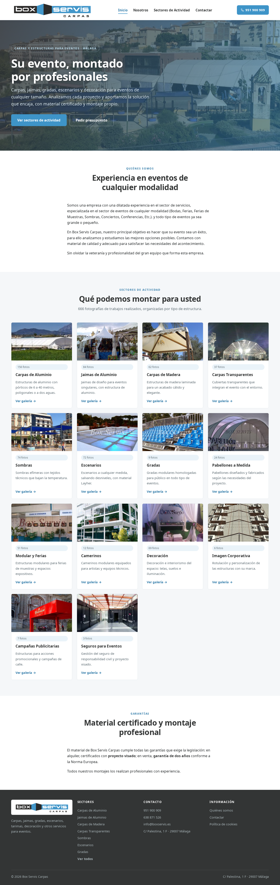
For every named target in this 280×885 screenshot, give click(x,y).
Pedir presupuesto (91, 120)
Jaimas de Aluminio (91, 817)
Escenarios (85, 845)
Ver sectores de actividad (38, 120)
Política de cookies (223, 824)
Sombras (84, 838)
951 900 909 (255, 10)
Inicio (123, 10)
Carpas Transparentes (93, 831)
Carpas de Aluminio (92, 810)
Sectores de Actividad (172, 10)
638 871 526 (152, 817)
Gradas (82, 851)
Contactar (204, 10)
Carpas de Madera (91, 824)
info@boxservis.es (157, 824)
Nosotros (140, 10)
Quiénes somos (221, 810)
